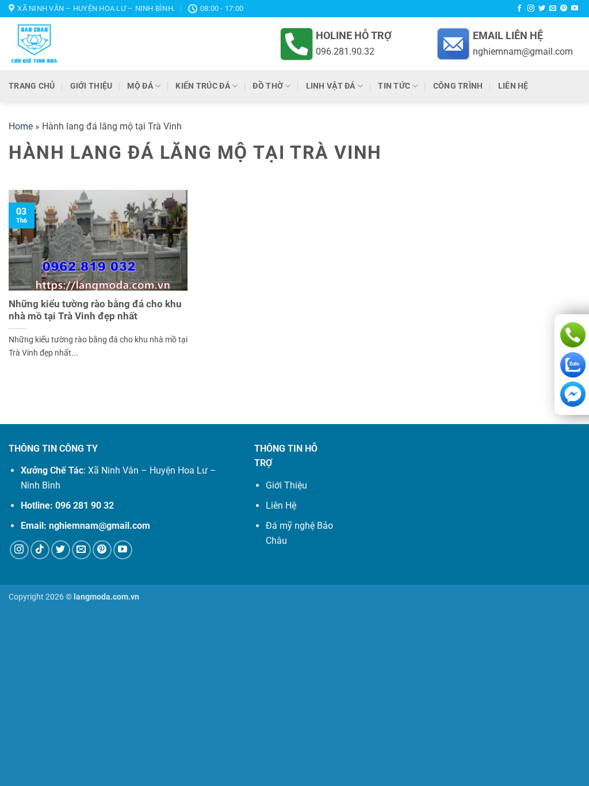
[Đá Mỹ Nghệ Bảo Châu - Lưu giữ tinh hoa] (113, 44)
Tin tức (394, 86)
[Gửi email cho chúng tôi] (552, 9)
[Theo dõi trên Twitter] (541, 9)
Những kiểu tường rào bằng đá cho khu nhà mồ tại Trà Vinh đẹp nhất (95, 310)
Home (21, 126)
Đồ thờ (268, 86)
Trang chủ (32, 86)
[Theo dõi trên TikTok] (39, 549)
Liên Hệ (281, 505)
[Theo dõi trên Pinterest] (563, 9)
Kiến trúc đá (202, 86)
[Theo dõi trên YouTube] (574, 9)
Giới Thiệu (286, 485)
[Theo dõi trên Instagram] (530, 9)
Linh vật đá (330, 86)
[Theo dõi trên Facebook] (519, 9)
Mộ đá (139, 86)
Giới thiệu (91, 86)
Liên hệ (513, 86)
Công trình (458, 86)
